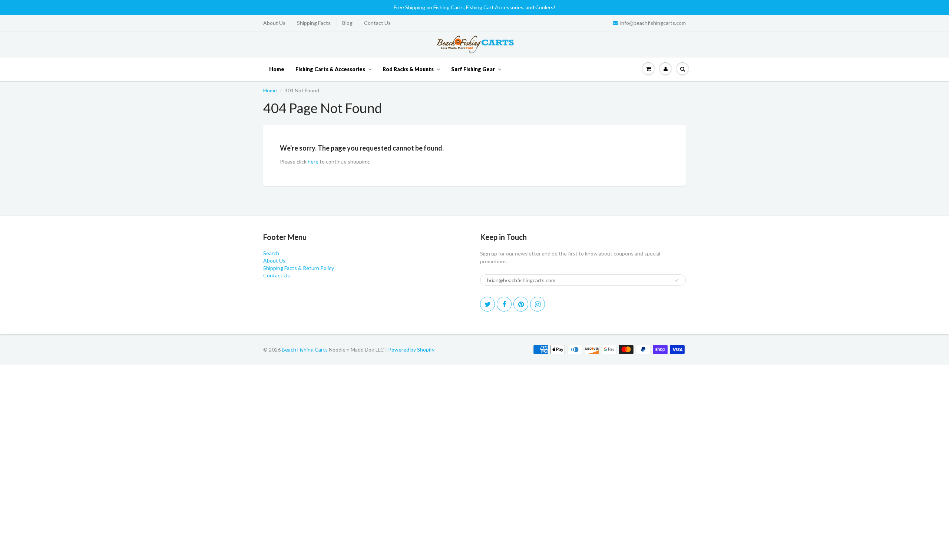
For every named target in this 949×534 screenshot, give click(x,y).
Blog (347, 23)
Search (271, 253)
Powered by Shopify (411, 349)
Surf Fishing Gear (473, 69)
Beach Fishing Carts (305, 349)
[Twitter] (487, 304)
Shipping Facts (314, 23)
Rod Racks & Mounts (408, 69)
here (313, 161)
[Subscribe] (676, 280)
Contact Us (377, 23)
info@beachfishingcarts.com (653, 23)
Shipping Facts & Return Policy (298, 268)
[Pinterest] (520, 304)
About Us (274, 23)
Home (276, 69)
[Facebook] (504, 304)
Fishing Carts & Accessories (330, 69)
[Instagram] (537, 304)
